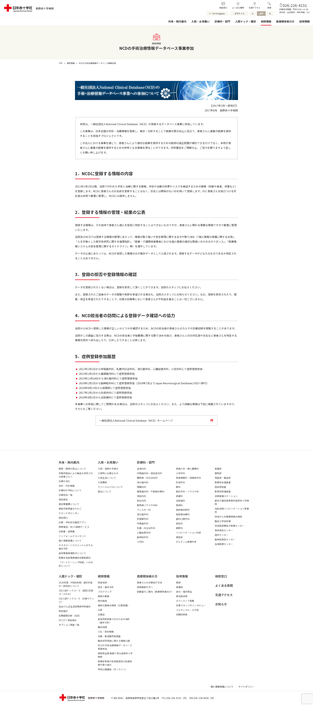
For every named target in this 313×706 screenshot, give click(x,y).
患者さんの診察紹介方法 (149, 582)
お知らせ (221, 604)
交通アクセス (254, 7)
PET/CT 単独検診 (68, 620)
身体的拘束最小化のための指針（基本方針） (114, 620)
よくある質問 (238, 7)
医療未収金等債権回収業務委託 (75, 557)
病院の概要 (103, 596)
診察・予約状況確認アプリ (72, 522)
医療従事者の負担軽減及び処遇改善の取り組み (115, 663)
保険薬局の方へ (145, 587)
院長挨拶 (102, 582)
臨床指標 (102, 627)
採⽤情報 (182, 576)
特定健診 (63, 611)
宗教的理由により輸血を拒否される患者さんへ (76, 475)
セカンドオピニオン (69, 513)
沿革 (100, 610)
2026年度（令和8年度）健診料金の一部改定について (76, 584)
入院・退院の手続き (108, 468)
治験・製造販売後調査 (109, 636)
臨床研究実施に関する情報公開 (114, 640)
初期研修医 (181, 614)
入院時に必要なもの (108, 473)
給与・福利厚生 (184, 591)
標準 (261, 13)
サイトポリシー (246, 686)
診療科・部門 (222, 21)
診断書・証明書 (67, 531)
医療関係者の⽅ (147, 576)
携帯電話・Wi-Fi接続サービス (74, 526)
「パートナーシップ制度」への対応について (76, 564)
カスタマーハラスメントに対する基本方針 (76, 546)
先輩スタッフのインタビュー (191, 605)
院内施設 (102, 600)
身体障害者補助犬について (72, 553)
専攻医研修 (181, 596)
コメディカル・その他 (187, 610)
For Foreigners (218, 13)
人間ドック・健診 (245, 21)
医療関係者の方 (285, 21)
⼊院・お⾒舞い (108, 462)
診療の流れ (64, 481)
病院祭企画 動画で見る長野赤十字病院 (115, 655)
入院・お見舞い (200, 21)
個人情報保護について (70, 540)
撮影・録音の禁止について (72, 468)
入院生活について (107, 477)
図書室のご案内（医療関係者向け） (155, 591)
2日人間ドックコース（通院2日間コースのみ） (76, 592)
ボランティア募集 (185, 600)
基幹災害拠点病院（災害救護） (114, 605)
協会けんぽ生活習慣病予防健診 (75, 606)
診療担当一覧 (65, 495)
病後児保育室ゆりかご (70, 508)
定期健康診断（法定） (70, 615)
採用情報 (304, 21)
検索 (269, 7)
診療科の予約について (70, 490)
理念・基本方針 (106, 587)
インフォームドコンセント (72, 536)
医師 (178, 582)
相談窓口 (223, 7)
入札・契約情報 (106, 631)
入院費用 (102, 482)
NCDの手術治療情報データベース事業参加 (115, 647)
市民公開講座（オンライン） (112, 669)
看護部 (179, 587)
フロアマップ (105, 591)
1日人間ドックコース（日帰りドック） (76, 600)
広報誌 (101, 614)
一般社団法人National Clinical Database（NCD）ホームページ (136, 420)
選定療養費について (69, 504)
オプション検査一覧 (69, 624)
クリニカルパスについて (110, 487)
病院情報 (266, 21)
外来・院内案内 (177, 21)
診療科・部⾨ (146, 462)
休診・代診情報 (67, 485)
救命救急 (63, 499)
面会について (105, 491)
